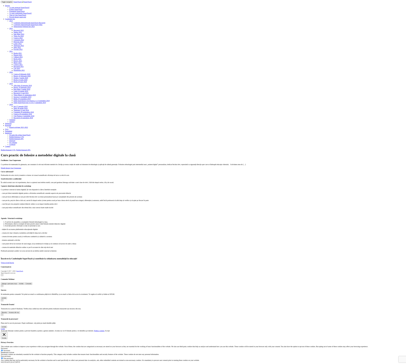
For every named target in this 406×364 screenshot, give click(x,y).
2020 (11, 72)
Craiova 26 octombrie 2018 (23, 114)
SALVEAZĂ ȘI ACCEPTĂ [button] (10, 362)
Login (3, 329)
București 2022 (19, 30)
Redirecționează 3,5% (8, 150)
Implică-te (8, 133)
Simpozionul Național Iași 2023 (24, 26)
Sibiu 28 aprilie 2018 (20, 108)
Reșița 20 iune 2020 (20, 82)
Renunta (4, 312)
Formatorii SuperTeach (17, 11)
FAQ (6, 129)
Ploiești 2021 (18, 55)
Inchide (21, 283)
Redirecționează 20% (16, 139)
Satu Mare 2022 (19, 34)
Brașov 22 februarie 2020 (22, 76)
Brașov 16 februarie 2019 (22, 87)
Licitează (12, 144)
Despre (7, 6)
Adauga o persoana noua (9, 283)
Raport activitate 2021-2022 (18, 127)
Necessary (6, 350)
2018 (11, 104)
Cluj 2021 (17, 68)
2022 (11, 28)
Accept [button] (107, 331)
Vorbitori (12, 120)
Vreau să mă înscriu (7, 263)
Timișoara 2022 (19, 45)
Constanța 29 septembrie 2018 (24, 112)
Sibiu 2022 (17, 47)
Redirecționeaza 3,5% (16, 137)
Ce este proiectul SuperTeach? (19, 7)
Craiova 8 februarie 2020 (22, 74)
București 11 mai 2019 (21, 93)
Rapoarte (8, 125)
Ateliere (12, 122)
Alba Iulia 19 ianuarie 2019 (23, 85)
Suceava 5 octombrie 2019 (22, 97)
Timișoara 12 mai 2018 (21, 110)
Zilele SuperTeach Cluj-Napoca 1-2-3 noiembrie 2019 (32, 101)
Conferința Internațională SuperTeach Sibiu (28, 25)
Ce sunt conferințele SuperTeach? (20, 13)
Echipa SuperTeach (15, 9)
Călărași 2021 (18, 57)
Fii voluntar (13, 142)
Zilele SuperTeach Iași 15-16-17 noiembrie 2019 (30, 103)
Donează (12, 141)
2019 (11, 84)
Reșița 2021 (17, 59)
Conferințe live (10, 19)
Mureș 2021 (18, 63)
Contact (7, 146)
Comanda (28, 283)
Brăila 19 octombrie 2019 (22, 99)
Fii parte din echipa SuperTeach (19, 135)
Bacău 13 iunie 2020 (20, 80)
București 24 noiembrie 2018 (23, 118)
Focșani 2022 (18, 49)
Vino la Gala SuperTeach (17, 15)
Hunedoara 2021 (19, 70)
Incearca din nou (14, 312)
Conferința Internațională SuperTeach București (29, 23)
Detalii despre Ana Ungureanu (11, 168)
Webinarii (8, 123)
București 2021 (19, 66)
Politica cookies (99, 331)
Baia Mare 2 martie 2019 (22, 89)
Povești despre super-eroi (17, 17)
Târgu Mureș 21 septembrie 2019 (25, 95)
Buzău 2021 (18, 53)
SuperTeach (19, 271)
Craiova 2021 (18, 65)
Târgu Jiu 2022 (19, 36)
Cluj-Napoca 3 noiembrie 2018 (24, 116)
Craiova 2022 (18, 38)
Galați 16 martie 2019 (21, 91)
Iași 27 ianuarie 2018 (20, 106)
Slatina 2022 (18, 32)
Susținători (8, 131)
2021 (11, 51)
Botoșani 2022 (18, 42)
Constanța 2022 (19, 40)
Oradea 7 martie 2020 (21, 78)
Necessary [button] (4, 348)
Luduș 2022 (18, 44)
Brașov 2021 (18, 61)
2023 (11, 21)
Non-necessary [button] (6, 356)
